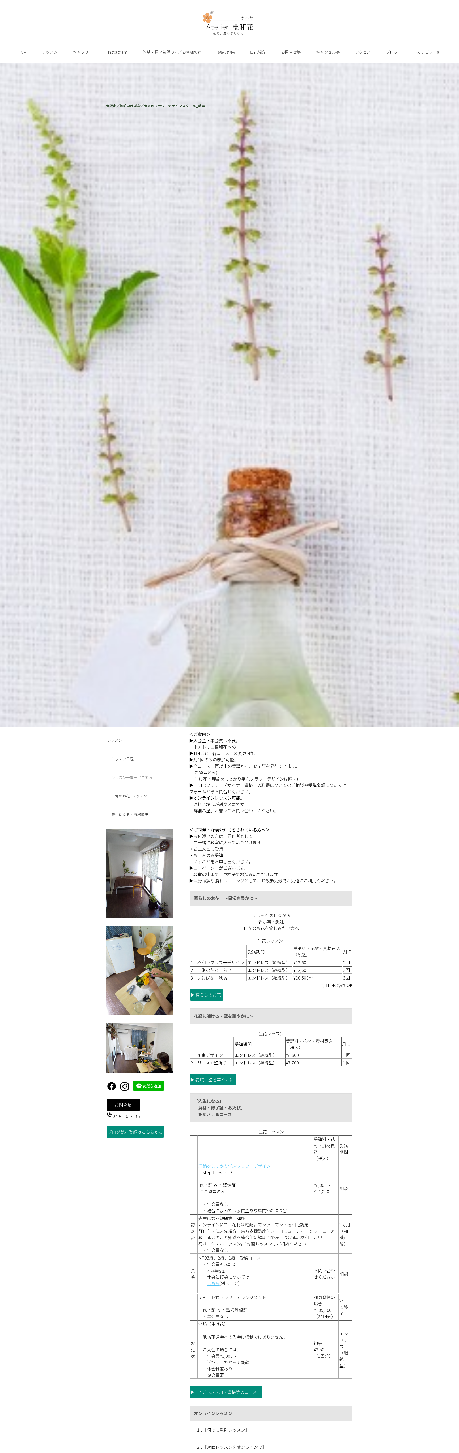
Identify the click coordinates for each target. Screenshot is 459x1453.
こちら (213, 1283)
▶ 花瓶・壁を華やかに (213, 1079)
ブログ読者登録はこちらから (135, 1132)
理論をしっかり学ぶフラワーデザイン (234, 1166)
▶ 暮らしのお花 (206, 994)
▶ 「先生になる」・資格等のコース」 (226, 1392)
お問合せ (123, 1105)
